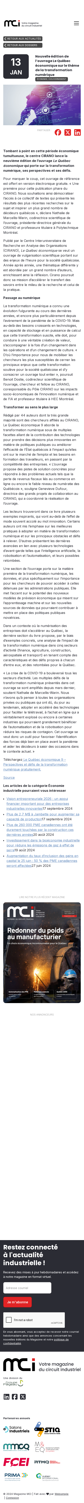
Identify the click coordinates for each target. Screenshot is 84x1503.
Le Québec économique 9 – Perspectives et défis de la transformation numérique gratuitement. (35, 764)
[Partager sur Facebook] (58, 133)
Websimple (62, 1493)
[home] (23, 23)
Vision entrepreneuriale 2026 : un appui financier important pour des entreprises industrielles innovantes (38, 804)
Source (9, 777)
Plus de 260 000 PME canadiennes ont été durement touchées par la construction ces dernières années (40, 830)
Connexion (12, 1497)
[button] (76, 23)
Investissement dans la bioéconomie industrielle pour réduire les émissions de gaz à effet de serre (43, 845)
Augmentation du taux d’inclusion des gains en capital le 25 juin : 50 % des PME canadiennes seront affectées (42, 861)
